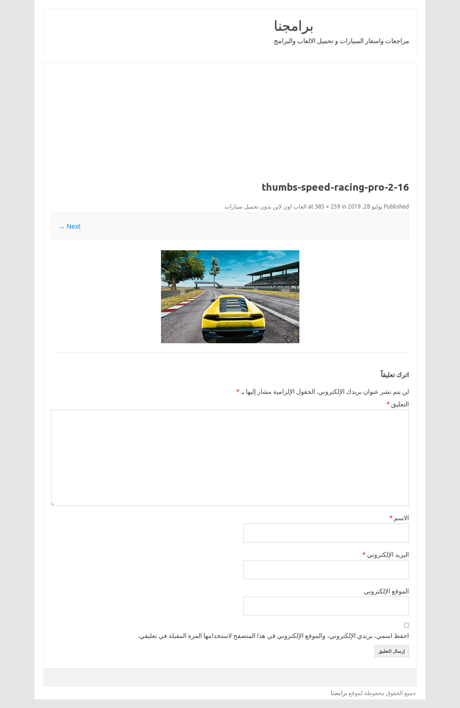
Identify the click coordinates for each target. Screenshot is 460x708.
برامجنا (294, 25)
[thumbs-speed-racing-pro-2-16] (230, 296)
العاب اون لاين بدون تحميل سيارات (266, 206)
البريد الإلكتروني (385, 554)
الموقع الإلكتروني (386, 591)
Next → (70, 226)
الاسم (399, 517)
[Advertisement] (230, 127)
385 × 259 (327, 206)
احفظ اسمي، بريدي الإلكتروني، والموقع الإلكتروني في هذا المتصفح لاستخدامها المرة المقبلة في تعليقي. (273, 635)
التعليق (397, 403)
